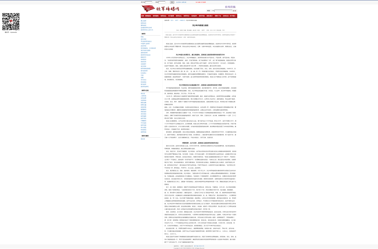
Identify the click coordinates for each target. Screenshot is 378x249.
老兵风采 (143, 66)
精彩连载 (143, 102)
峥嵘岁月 (143, 57)
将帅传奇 (143, 61)
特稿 (142, 37)
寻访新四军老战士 (146, 41)
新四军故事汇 (145, 86)
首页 (172, 20)
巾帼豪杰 (143, 120)
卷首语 (143, 93)
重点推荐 (143, 21)
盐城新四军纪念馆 (146, 27)
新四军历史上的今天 (147, 30)
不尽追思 (143, 123)
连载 (142, 77)
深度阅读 (143, 100)
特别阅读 (143, 82)
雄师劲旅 (143, 132)
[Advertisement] (371, 38)
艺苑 (142, 75)
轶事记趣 (143, 105)
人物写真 (143, 96)
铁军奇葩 (143, 125)
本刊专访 (143, 80)
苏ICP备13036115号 (199, 246)
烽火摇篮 (143, 127)
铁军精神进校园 (145, 68)
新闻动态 (143, 23)
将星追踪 (143, 111)
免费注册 (184, 2)
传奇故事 (143, 98)
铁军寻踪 (143, 118)
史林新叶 (143, 64)
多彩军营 (143, 46)
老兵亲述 (143, 39)
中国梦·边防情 (145, 43)
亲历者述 (143, 114)
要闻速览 (143, 25)
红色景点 (143, 73)
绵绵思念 (143, 59)
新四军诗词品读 (145, 55)
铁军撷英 (143, 116)
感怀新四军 (144, 52)
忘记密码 (178, 2)
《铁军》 (176, 20)
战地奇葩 (143, 107)
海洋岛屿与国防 (145, 50)
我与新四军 (144, 71)
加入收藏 (198, 2)
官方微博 (203, 2)
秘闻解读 (143, 109)
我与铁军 (143, 84)
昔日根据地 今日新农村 (148, 48)
